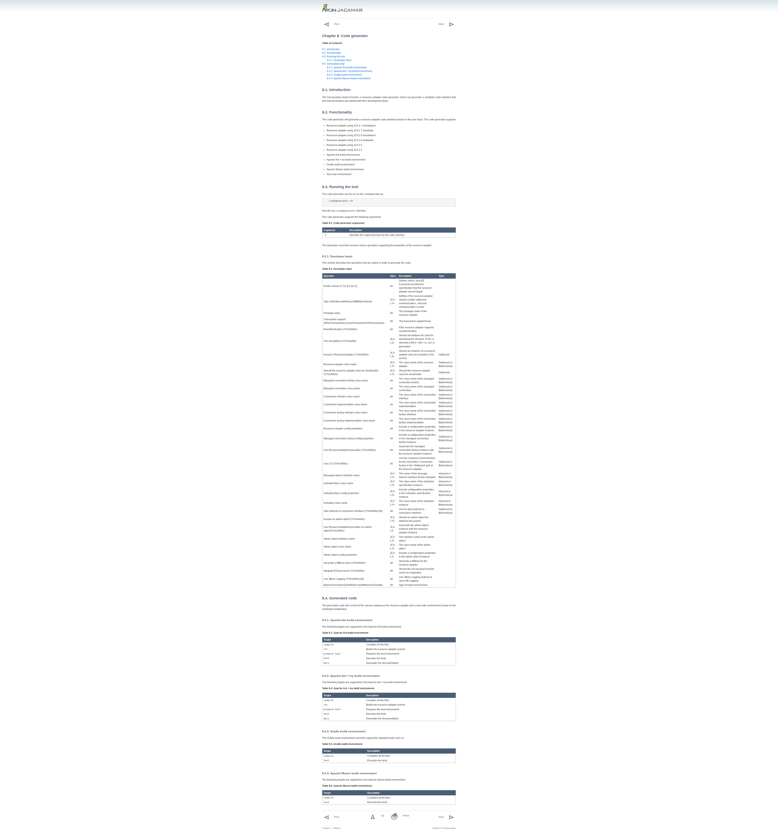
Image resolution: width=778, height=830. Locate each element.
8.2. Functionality (331, 52)
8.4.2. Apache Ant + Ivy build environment (349, 71)
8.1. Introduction (331, 49)
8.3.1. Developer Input (339, 60)
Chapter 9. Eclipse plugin (444, 822)
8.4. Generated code (333, 63)
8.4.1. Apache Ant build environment (347, 67)
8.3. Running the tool (333, 56)
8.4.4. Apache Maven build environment (349, 78)
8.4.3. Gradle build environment (344, 74)
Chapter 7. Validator (331, 822)
